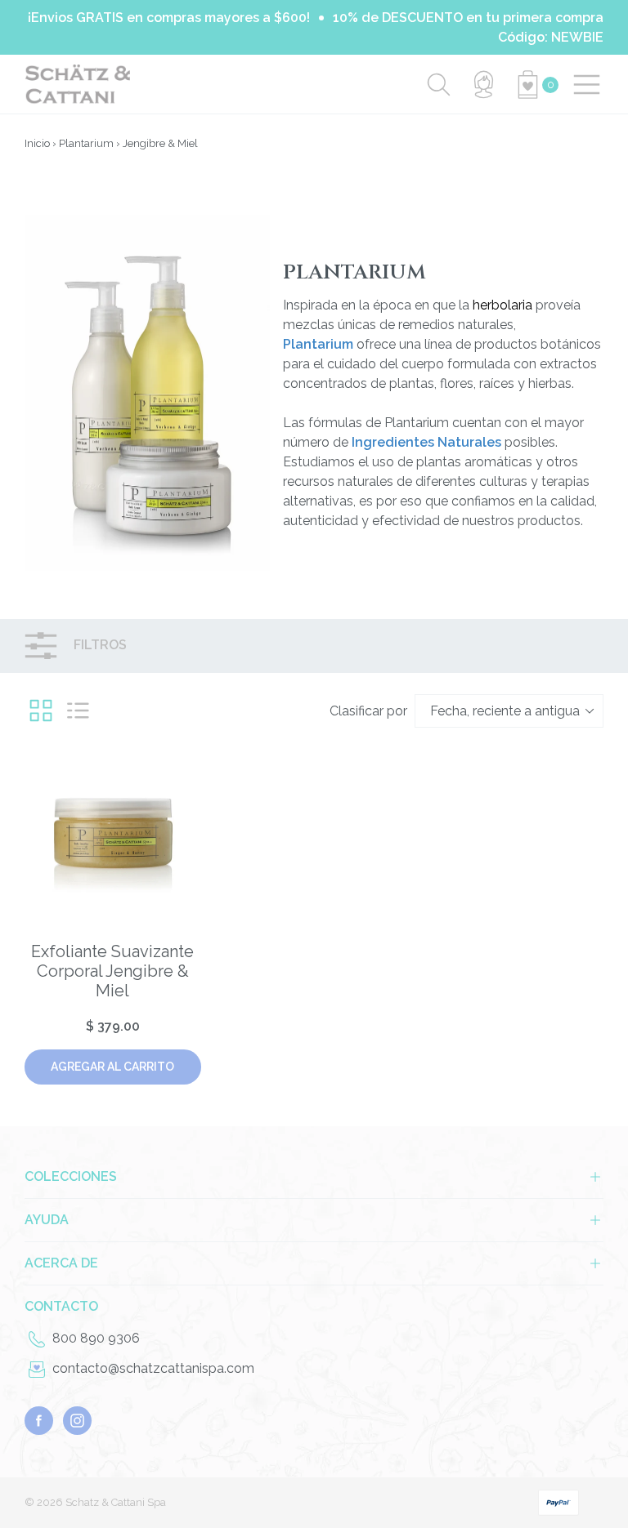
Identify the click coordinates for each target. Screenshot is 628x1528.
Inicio (37, 143)
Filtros (98, 645)
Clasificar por (368, 711)
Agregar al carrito (112, 1066)
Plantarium (86, 143)
